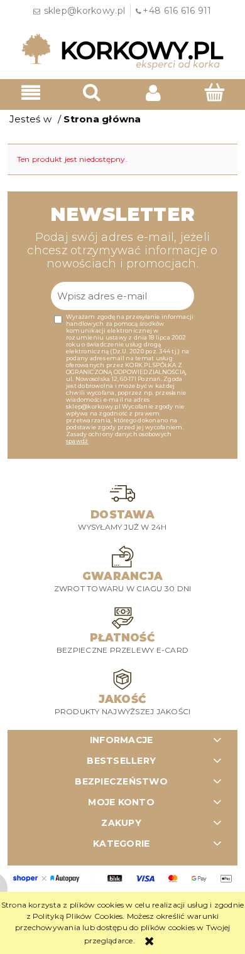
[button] (31, 92)
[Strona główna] (122, 51)
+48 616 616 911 (177, 10)
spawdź (77, 440)
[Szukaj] (92, 92)
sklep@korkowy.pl (84, 10)
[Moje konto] (153, 92)
